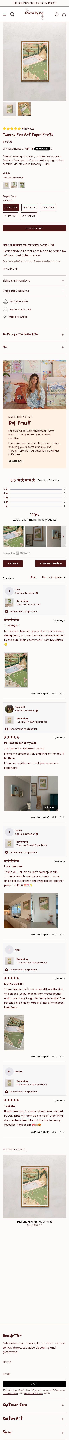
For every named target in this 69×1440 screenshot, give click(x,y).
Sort (34, 577)
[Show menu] (4, 14)
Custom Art (13, 1419)
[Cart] (64, 14)
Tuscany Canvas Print (28, 604)
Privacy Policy (10, 1392)
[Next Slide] (63, 536)
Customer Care (15, 1405)
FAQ (5, 347)
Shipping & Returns (16, 291)
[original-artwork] (21, 185)
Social (7, 1433)
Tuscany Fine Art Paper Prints (31, 721)
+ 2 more (49, 807)
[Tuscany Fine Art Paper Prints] (34, 1186)
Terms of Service (33, 1392)
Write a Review (54, 564)
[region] (34, 536)
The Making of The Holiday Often (21, 335)
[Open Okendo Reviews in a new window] (16, 553)
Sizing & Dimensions (16, 281)
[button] (18, 129)
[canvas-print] (14, 185)
